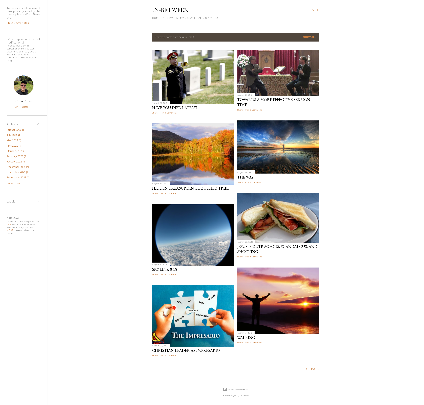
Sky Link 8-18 (164, 269)
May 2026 (13, 140)
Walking (246, 337)
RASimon (244, 395)
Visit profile (23, 107)
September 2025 (17, 177)
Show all (309, 37)
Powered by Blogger (238, 389)
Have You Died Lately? (174, 107)
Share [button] (155, 113)
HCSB (10, 230)
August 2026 (15, 129)
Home (156, 18)
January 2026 (16, 161)
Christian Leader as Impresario (186, 350)
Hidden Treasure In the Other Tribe (190, 188)
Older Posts (310, 368)
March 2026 (15, 151)
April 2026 (13, 145)
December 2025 (17, 166)
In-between (170, 10)
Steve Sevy (23, 100)
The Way (245, 177)
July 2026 (13, 135)
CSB (9, 224)
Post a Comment (168, 113)
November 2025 (17, 172)
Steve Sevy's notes (18, 23)
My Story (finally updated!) (199, 18)
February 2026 (16, 156)
